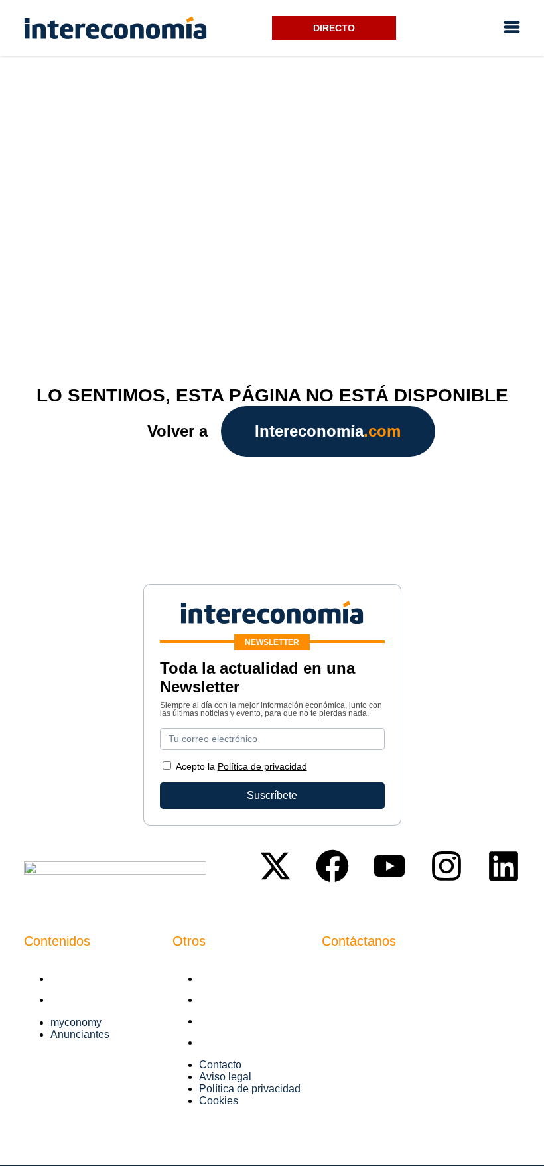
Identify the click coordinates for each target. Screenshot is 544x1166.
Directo (334, 28)
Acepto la (241, 766)
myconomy (76, 978)
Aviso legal (225, 999)
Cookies (218, 1042)
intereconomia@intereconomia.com (405, 976)
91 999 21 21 (352, 995)
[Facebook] (332, 866)
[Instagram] (446, 866)
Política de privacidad (250, 1021)
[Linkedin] (503, 866)
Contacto (220, 978)
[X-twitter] (275, 866)
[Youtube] (389, 866)
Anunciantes (79, 999)
